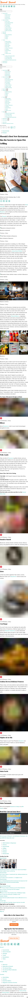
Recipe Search (8, 14)
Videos (6, 38)
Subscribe (5, 122)
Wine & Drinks (7, 18)
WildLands (7, 43)
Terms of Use (22, 990)
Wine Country (7, 45)
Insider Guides (8, 41)
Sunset (2, 947)
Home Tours (7, 21)
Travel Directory (8, 42)
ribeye (17, 806)
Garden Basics (8, 23)
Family (6, 37)
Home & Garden (6, 76)
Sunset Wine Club (8, 58)
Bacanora (2, 211)
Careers (5, 979)
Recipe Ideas (7, 16)
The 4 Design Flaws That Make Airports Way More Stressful (12, 902)
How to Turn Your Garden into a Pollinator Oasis (10, 894)
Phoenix (4, 216)
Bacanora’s (6, 426)
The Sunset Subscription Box (10, 59)
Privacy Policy (5, 992)
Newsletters (5, 61)
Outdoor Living (8, 29)
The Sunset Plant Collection (10, 969)
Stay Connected (3, 125)
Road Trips (7, 46)
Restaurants (7, 17)
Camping (7, 49)
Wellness (7, 93)
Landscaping (7, 26)
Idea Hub (4, 32)
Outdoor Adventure (9, 105)
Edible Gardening (8, 30)
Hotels (6, 51)
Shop (4, 54)
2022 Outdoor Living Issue (9, 843)
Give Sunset (5, 62)
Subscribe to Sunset (8, 966)
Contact (2, 974)
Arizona (5, 844)
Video (4, 958)
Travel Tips (3, 900)
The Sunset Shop (8, 57)
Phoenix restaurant (10, 630)
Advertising (6, 977)
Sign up (2, 911)
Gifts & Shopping (8, 34)
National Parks (8, 50)
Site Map (5, 971)
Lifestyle (4, 33)
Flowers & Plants (8, 28)
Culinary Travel (8, 53)
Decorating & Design (9, 22)
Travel (4, 39)
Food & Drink (5, 13)
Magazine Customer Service (8, 123)
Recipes (5, 132)
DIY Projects (7, 25)
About (1, 961)
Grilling (4, 848)
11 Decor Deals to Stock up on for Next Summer (9, 889)
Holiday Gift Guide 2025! (10, 55)
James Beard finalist (17, 251)
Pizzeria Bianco (15, 316)
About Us (5, 964)
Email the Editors (7, 980)
